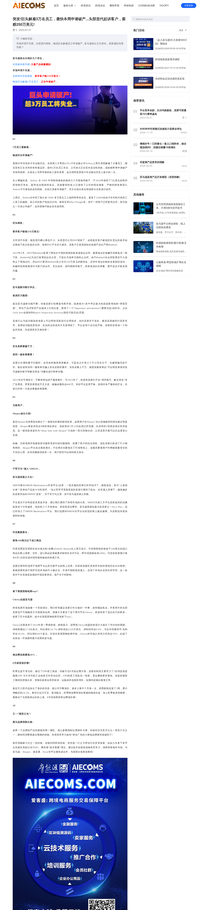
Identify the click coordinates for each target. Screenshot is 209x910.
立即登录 (188, 5)
